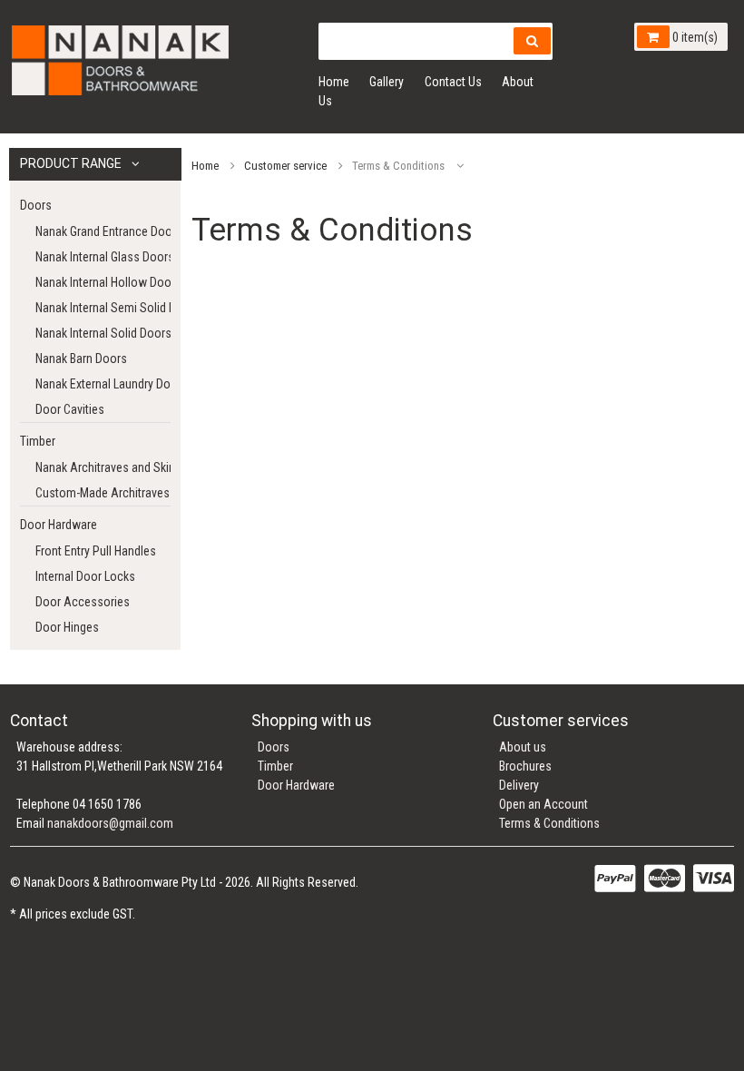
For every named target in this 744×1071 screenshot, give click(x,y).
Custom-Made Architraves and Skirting (103, 493)
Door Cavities (69, 409)
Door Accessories (82, 601)
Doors (36, 205)
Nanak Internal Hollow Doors (103, 282)
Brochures (525, 766)
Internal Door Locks (85, 576)
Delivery (519, 785)
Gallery (386, 81)
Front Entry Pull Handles (95, 551)
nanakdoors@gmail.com (110, 823)
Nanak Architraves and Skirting (103, 467)
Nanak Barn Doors (81, 358)
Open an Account (543, 804)
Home (333, 81)
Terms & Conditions (549, 823)
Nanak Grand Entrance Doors (103, 231)
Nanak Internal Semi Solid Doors (103, 307)
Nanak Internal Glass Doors (103, 257)
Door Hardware (58, 524)
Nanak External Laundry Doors (103, 384)
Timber (37, 441)
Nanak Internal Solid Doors (103, 333)
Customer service (285, 165)
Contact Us (453, 81)
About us (522, 747)
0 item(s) (694, 37)
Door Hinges (67, 627)
